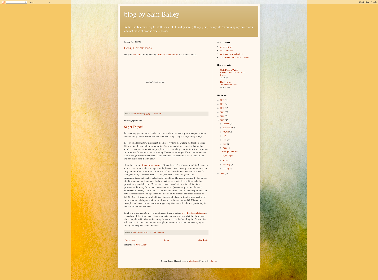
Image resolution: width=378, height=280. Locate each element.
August (226, 131)
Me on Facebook (227, 50)
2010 (222, 108)
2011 (222, 104)
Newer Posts (130, 239)
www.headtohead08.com (193, 212)
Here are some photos (168, 54)
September (227, 127)
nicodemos (193, 260)
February (227, 164)
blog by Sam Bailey (152, 14)
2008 (222, 116)
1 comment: (157, 113)
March (226, 160)
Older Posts (202, 239)
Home (166, 239)
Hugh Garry (225, 81)
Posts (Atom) (141, 244)
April (225, 147)
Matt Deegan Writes (229, 69)
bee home (137, 54)
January (226, 168)
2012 (222, 100)
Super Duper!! (134, 126)
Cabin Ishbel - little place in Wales (234, 57)
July (225, 135)
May (225, 143)
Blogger (213, 260)
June (225, 139)
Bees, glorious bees (138, 47)
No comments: (159, 232)
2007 (222, 120)
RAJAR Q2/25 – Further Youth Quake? (232, 73)
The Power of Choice (228, 84)
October (226, 123)
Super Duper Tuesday (152, 164)
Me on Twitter (226, 46)
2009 (222, 112)
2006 (222, 173)
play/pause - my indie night (231, 54)
